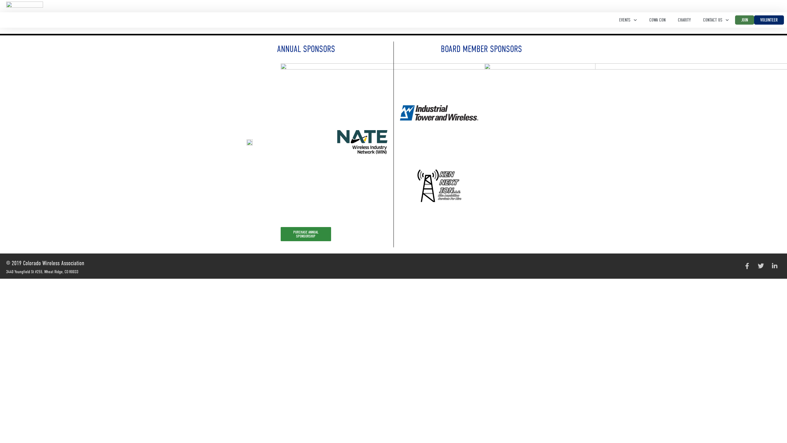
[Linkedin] (775, 266)
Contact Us (712, 20)
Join (744, 20)
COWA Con (657, 20)
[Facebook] (747, 266)
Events (625, 20)
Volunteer (769, 20)
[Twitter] (761, 266)
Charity (684, 20)
